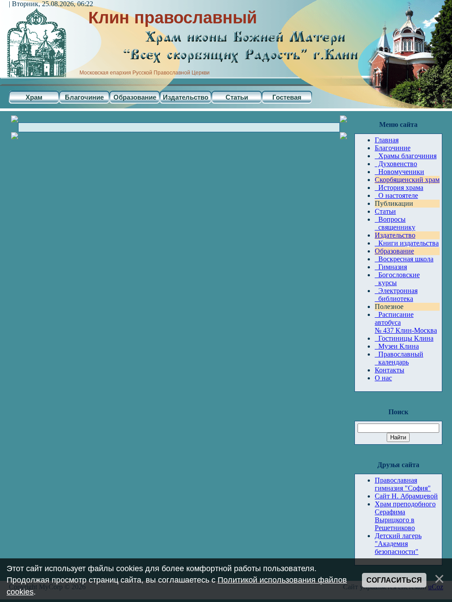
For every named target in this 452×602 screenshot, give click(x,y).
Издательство (185, 97)
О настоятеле (396, 195)
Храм (34, 97)
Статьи (237, 97)
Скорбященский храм (407, 179)
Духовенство (396, 163)
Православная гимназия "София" (403, 484)
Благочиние (84, 97)
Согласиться (394, 580)
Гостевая (286, 97)
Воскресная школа (404, 259)
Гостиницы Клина (404, 338)
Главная (387, 140)
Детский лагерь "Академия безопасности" (398, 543)
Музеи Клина (397, 346)
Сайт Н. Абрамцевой (406, 496)
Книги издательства (407, 243)
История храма (399, 187)
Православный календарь (399, 358)
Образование (134, 97)
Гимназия (391, 267)
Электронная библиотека (396, 294)
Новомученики (399, 171)
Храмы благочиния (406, 156)
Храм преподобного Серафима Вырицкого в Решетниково (405, 515)
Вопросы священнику (395, 223)
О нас (383, 378)
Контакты (389, 370)
